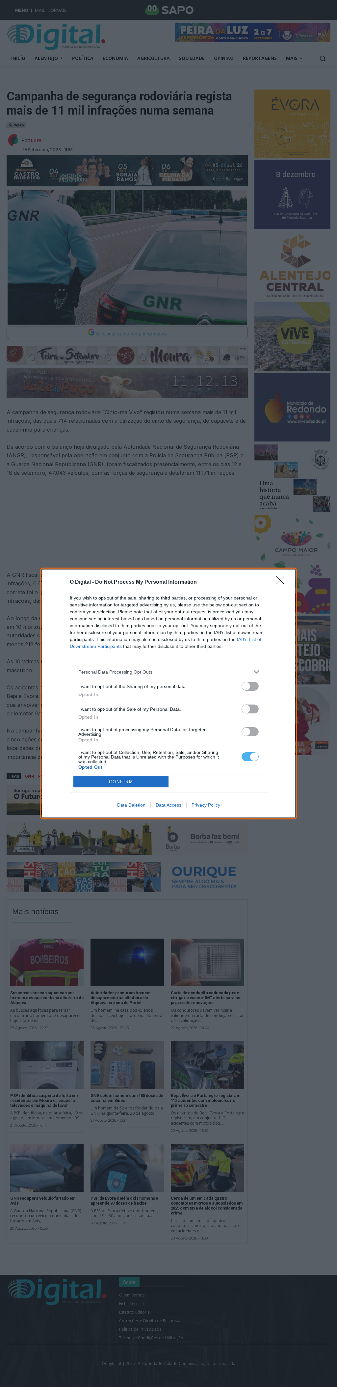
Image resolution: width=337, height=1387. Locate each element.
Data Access (168, 805)
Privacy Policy (206, 805)
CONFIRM (121, 781)
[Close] (282, 582)
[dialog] (168, 693)
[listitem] (168, 671)
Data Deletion (131, 805)
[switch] (250, 686)
